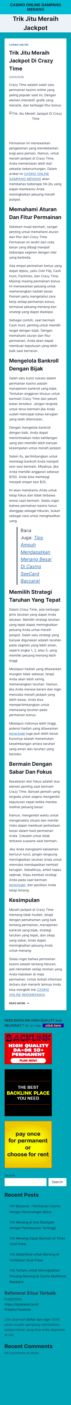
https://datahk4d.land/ (22, 1304)
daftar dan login (38, 1319)
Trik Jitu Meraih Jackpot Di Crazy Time (31, 61)
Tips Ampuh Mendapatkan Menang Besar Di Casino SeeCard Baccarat (36, 559)
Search (10, 1175)
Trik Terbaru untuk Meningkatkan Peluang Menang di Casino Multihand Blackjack (37, 1276)
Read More (19, 1003)
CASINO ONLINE (18, 44)
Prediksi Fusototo (18, 1309)
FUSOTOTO (13, 1299)
